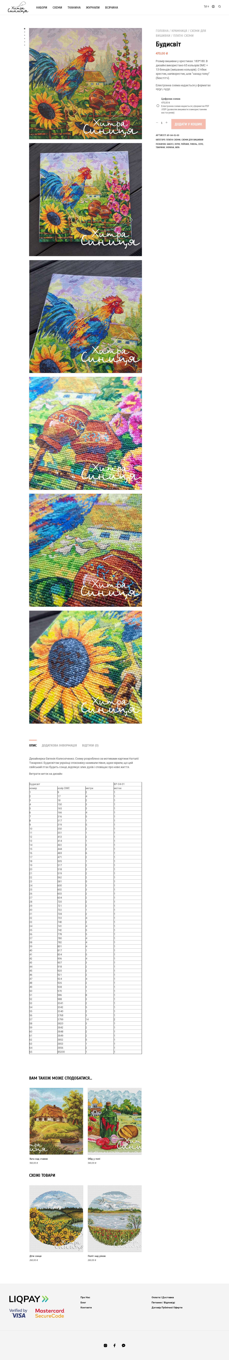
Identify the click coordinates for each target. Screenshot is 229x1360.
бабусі (170, 144)
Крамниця (179, 31)
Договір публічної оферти (167, 1307)
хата (177, 147)
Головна (162, 31)
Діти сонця (35, 1256)
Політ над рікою (97, 1256)
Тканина (74, 8)
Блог (83, 1302)
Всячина (111, 8)
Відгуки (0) (90, 745)
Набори (41, 8)
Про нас (85, 1297)
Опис (33, 745)
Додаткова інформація (59, 745)
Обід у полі (94, 1158)
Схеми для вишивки (192, 139)
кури (177, 144)
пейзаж (185, 144)
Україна (170, 147)
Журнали (93, 8)
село (200, 144)
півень (193, 144)
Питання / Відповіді (163, 1302)
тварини (160, 147)
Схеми (57, 8)
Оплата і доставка (163, 1297)
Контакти (86, 1307)
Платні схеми (183, 36)
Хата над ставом (39, 1158)
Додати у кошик (188, 124)
